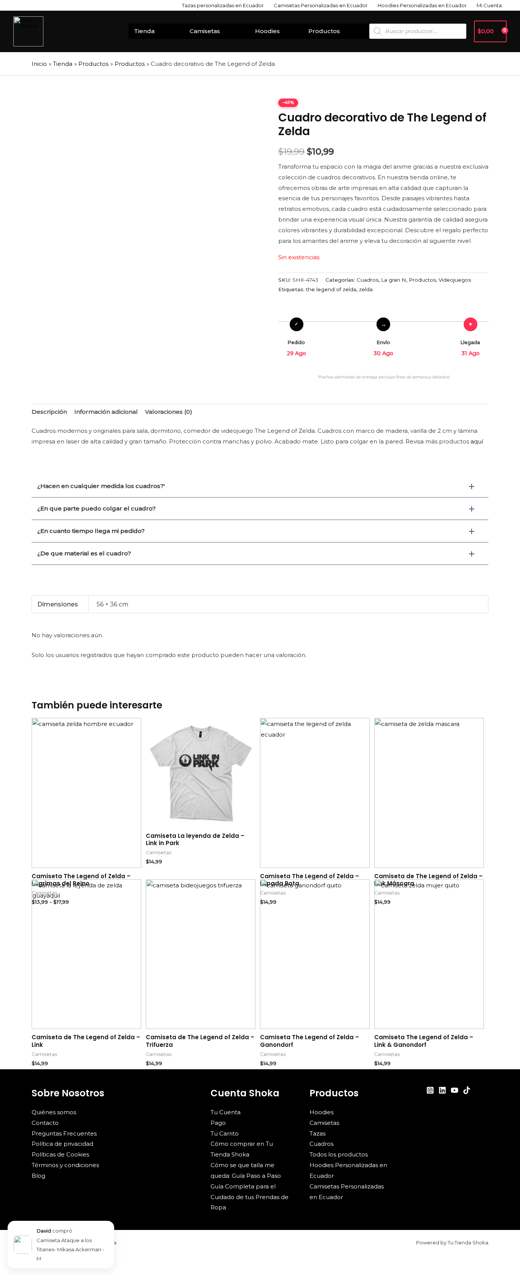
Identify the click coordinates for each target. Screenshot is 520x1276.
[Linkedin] (442, 1090)
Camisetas (205, 31)
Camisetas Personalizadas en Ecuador (321, 5)
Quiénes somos (54, 1112)
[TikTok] (467, 1090)
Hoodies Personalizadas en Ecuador (422, 5)
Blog (38, 1175)
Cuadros (367, 280)
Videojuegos (455, 280)
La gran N (393, 280)
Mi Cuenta (489, 5)
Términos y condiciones (65, 1165)
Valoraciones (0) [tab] (168, 411)
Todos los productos (338, 1154)
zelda (366, 289)
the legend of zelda (331, 289)
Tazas (317, 1133)
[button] (260, 486)
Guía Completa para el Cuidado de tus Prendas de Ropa (250, 1197)
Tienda (144, 31)
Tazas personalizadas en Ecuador (223, 5)
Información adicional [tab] (106, 411)
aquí (477, 441)
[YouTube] (454, 1090)
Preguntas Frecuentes (64, 1133)
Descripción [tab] (49, 411)
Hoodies (267, 31)
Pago (218, 1122)
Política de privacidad (62, 1143)
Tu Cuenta (226, 1112)
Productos (324, 31)
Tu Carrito (225, 1133)
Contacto (45, 1122)
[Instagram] (430, 1090)
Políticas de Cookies (60, 1154)
